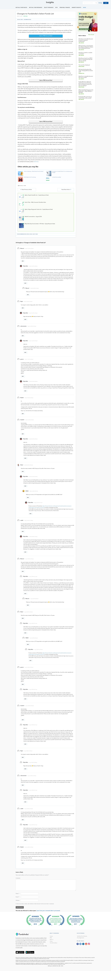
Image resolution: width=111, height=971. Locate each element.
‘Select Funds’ (50, 23)
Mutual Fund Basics (21, 7)
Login (106, 2)
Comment (18, 878)
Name (17, 893)
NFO (56, 7)
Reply (25, 283)
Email (17, 897)
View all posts (91, 34)
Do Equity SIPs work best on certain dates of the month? (85, 97)
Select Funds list (24, 43)
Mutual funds (20, 19)
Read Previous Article (27, 189)
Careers (51, 936)
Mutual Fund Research (35, 7)
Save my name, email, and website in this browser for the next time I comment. (35, 903)
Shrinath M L (81, 73)
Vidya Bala (25, 16)
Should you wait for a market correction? (85, 53)
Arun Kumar (81, 66)
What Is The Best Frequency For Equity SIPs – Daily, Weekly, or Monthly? (86, 91)
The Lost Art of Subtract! (84, 65)
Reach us (51, 939)
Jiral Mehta (81, 49)
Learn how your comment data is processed (48, 910)
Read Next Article (66, 189)
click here (36, 161)
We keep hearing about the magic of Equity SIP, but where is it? (86, 71)
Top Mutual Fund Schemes (82, 936)
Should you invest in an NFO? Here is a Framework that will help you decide (85, 59)
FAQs (51, 937)
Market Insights (76, 7)
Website (17, 900)
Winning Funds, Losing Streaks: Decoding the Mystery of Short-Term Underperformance (86, 47)
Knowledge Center (80, 937)
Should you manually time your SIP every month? (86, 77)
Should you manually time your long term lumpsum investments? (86, 40)
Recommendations (27, 19)
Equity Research (48, 7)
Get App (100, 2)
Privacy (51, 941)
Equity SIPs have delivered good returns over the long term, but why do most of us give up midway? (85, 83)
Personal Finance (65, 7)
